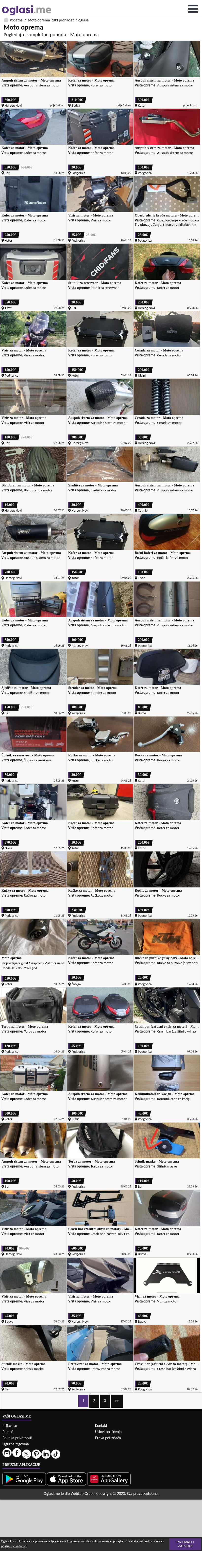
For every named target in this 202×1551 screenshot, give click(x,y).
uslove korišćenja (150, 1541)
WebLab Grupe (82, 1494)
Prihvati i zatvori (185, 1544)
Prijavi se (9, 1426)
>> (117, 1401)
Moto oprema (39, 20)
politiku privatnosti (14, 1546)
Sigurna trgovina (15, 1444)
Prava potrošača (108, 1438)
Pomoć (7, 1432)
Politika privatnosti (17, 1438)
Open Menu (193, 9)
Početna (16, 20)
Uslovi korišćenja (108, 1432)
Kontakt (101, 1426)
